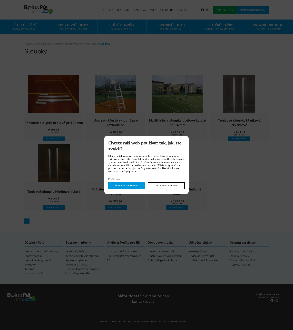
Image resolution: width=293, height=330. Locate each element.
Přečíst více (114, 179)
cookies (155, 156)
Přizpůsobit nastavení (166, 185)
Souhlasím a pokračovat (127, 185)
